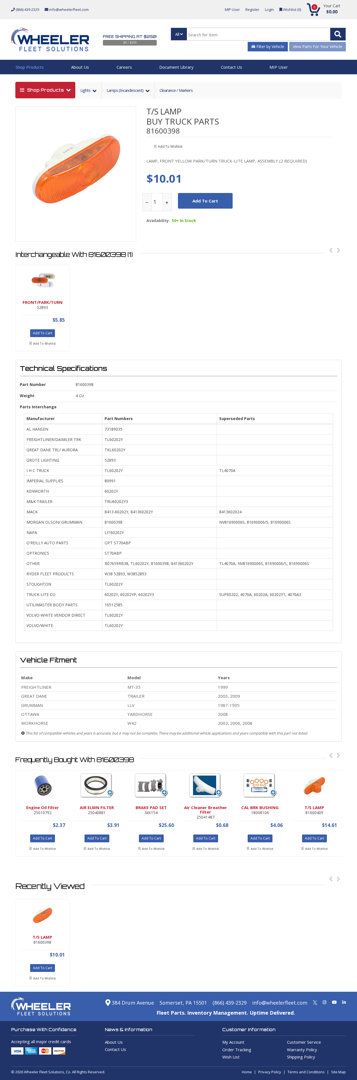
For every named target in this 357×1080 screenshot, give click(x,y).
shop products (45, 90)
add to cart (205, 201)
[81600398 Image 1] (76, 168)
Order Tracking (236, 1049)
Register (252, 9)
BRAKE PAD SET (151, 807)
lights (85, 90)
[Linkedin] (344, 1002)
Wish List (231, 1057)
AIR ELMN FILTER (97, 807)
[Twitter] (315, 1002)
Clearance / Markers (176, 90)
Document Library (176, 67)
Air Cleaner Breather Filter (205, 809)
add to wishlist (170, 146)
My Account (233, 1042)
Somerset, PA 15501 (183, 1002)
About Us (80, 67)
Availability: (158, 220)
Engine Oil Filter (42, 807)
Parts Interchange (38, 406)
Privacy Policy (269, 1071)
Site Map (338, 1071)
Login (269, 9)
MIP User (232, 9)
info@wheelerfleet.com (68, 9)
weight (27, 395)
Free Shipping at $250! (130, 36)
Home (247, 1071)
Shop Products (30, 67)
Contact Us (231, 67)
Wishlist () (291, 9)
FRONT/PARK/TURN (42, 302)
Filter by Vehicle (269, 46)
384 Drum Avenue (132, 1002)
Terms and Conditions (306, 1071)
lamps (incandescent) (125, 90)
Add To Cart (42, 333)
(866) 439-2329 (27, 9)
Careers (124, 67)
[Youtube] (334, 1002)
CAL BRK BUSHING (260, 807)
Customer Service (304, 1042)
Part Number (33, 384)
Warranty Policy (302, 1049)
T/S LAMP (163, 111)
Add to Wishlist (44, 343)
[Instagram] (324, 1002)
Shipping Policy (301, 1057)
